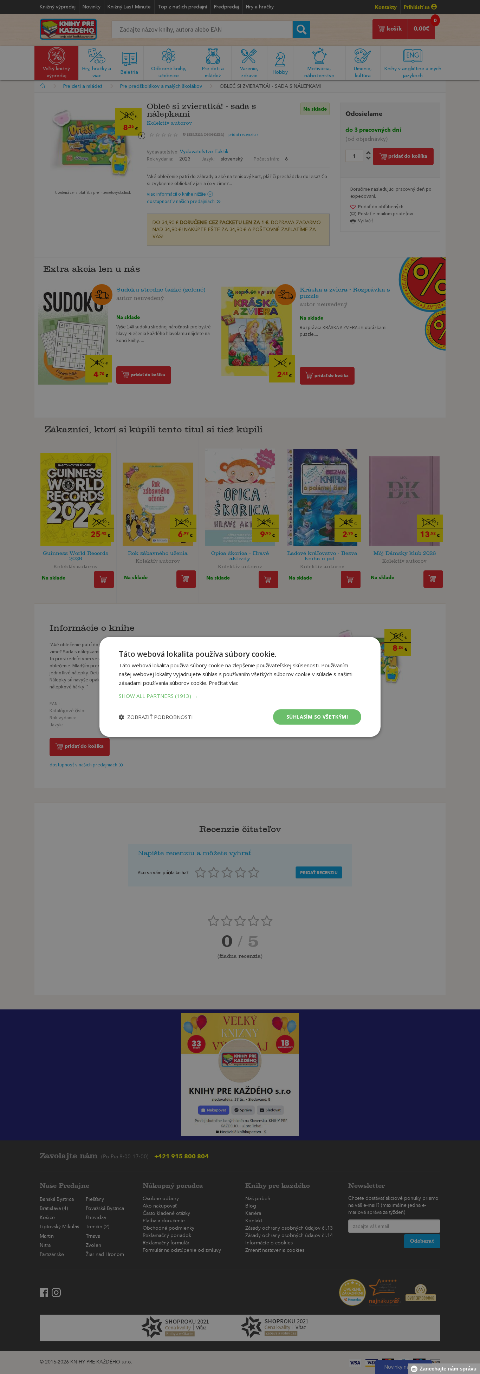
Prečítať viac (223, 682)
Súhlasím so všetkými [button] (317, 716)
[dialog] (240, 687)
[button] (240, 696)
